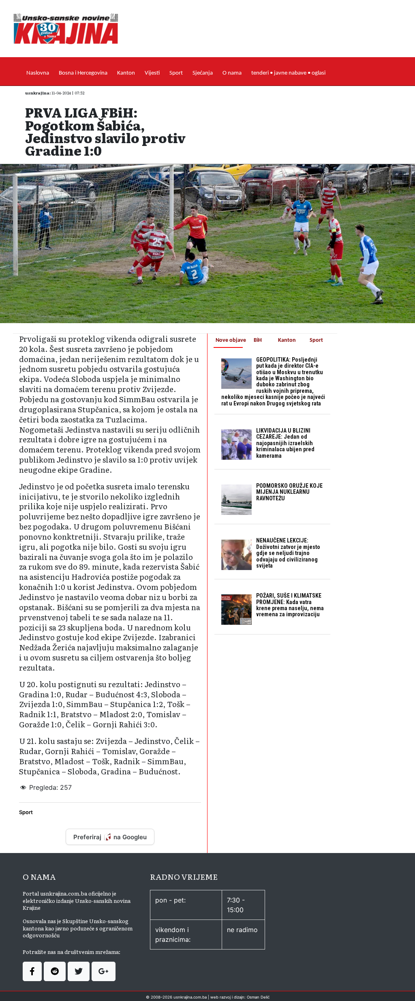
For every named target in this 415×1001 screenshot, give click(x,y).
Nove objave (229, 340)
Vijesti (152, 73)
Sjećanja (203, 73)
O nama (232, 73)
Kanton (126, 73)
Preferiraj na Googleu (110, 837)
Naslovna (37, 73)
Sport (176, 73)
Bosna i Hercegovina (83, 73)
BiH (258, 340)
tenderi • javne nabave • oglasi (288, 73)
